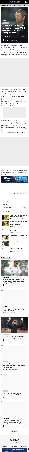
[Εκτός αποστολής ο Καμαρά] (5, 243)
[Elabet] (14, 179)
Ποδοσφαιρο (5, 22)
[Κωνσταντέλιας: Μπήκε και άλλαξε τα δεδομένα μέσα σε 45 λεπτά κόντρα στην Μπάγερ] (5, 223)
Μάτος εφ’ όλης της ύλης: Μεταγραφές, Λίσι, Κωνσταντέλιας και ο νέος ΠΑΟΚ (14, 337)
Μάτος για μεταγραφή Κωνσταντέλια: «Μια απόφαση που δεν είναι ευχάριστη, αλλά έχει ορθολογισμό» (14, 281)
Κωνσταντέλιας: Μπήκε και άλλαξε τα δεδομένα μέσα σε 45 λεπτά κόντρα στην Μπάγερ (18, 223)
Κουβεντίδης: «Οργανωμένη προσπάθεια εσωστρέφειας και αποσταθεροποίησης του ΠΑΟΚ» (12, 422)
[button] (2, 2)
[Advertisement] (14, 72)
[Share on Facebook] (6, 36)
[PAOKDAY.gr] (14, 2)
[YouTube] (14, 443)
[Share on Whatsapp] (10, 36)
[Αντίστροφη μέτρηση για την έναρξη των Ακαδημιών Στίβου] (14, 297)
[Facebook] (14, 201)
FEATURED (9, 188)
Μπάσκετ (11, 232)
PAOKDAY (8, 40)
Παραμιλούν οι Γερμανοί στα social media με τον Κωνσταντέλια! (18, 216)
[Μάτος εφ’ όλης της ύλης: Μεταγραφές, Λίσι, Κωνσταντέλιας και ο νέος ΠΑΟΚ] (14, 325)
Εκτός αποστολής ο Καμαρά (16, 242)
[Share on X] (8, 36)
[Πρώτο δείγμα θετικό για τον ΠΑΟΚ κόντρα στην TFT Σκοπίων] (5, 237)
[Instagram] (14, 204)
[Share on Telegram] (20, 193)
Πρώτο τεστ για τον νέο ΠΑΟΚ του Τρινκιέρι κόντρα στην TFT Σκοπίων (13, 393)
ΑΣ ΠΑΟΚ (5, 306)
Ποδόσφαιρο (12, 218)
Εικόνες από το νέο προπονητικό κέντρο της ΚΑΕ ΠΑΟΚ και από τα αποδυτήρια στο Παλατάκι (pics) (14, 365)
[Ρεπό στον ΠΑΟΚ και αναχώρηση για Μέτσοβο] (5, 230)
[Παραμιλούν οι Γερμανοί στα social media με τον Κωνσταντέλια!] (5, 217)
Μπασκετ (5, 361)
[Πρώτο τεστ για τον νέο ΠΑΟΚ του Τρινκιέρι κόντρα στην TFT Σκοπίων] (14, 381)
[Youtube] (14, 207)
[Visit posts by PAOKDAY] (3, 40)
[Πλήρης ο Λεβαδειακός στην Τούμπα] (5, 250)
